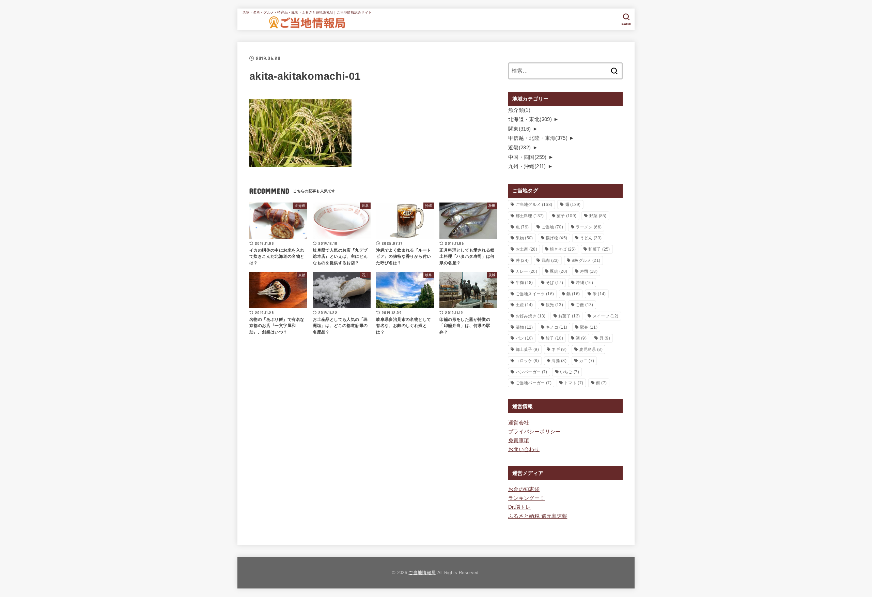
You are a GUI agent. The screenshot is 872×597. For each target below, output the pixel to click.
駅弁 (588, 327)
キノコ (556, 327)
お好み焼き (531, 316)
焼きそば (563, 249)
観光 (554, 304)
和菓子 (599, 249)
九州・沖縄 (527, 166)
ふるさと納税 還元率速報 (537, 516)
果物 (524, 238)
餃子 (554, 338)
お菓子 (569, 316)
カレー (526, 271)
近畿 (519, 147)
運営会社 (518, 423)
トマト (573, 382)
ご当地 (552, 227)
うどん (591, 238)
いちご (569, 372)
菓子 (566, 215)
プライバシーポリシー (534, 431)
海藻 (558, 360)
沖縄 (584, 282)
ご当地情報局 (422, 572)
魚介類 (519, 110)
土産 (524, 304)
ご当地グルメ (534, 204)
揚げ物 (556, 238)
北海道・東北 (530, 119)
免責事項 (518, 440)
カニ (586, 360)
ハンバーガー (531, 372)
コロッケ (527, 360)
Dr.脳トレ (519, 507)
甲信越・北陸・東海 (537, 138)
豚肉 (558, 271)
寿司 (588, 271)
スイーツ (606, 316)
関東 (519, 129)
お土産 (526, 249)
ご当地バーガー (533, 382)
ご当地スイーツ (535, 294)
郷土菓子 (527, 349)
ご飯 (584, 304)
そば (554, 282)
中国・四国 (527, 157)
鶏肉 (550, 260)
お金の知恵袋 (524, 489)
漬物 (524, 327)
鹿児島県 (590, 349)
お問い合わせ (524, 449)
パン (524, 338)
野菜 (598, 215)
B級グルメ (586, 260)
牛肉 (524, 282)
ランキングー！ (526, 498)
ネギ (558, 349)
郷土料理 (530, 215)
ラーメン (589, 227)
